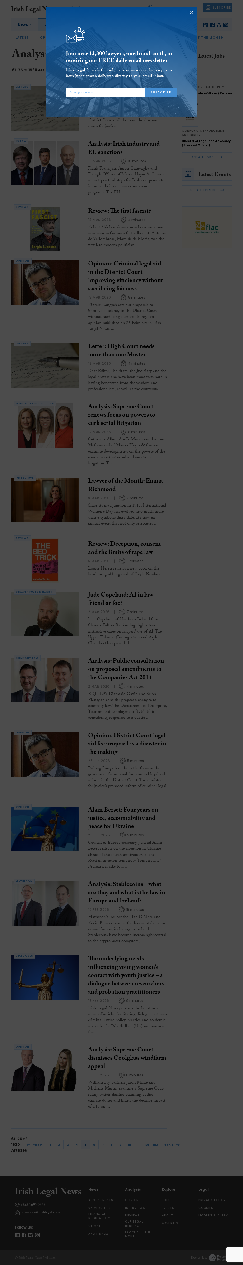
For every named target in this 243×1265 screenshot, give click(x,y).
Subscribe (160, 92)
